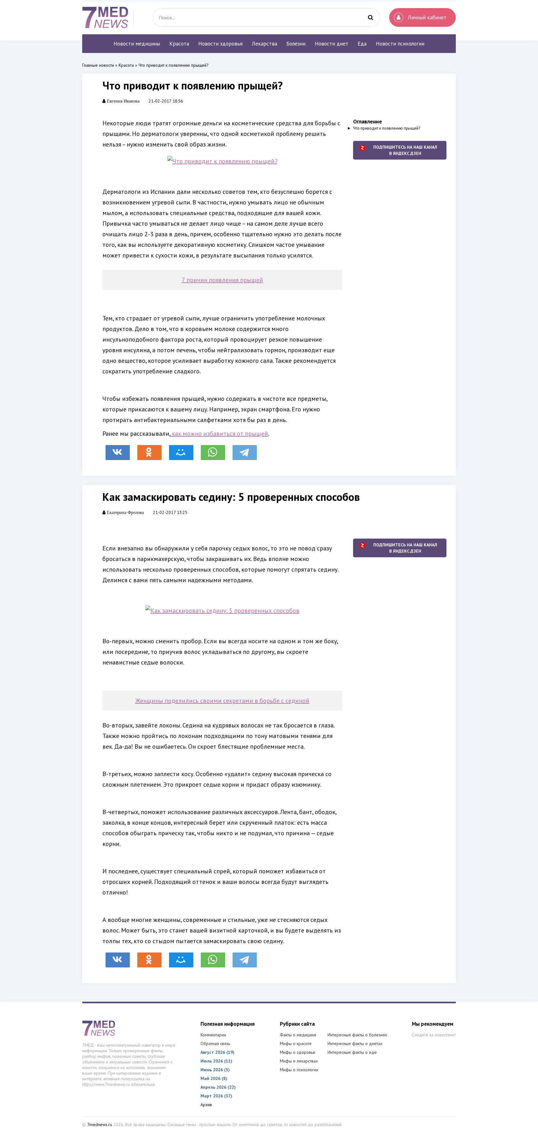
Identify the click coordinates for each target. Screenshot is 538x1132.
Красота (179, 43)
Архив (206, 1104)
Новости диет (331, 43)
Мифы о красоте (296, 1043)
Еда (362, 43)
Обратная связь (215, 1043)
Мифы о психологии (299, 1069)
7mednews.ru (99, 1124)
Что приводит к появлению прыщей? (386, 128)
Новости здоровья (220, 43)
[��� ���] (181, 449)
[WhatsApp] (213, 449)
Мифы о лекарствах (299, 1061)
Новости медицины (137, 43)
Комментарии (213, 1035)
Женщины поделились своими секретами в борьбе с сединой (222, 701)
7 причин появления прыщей (222, 280)
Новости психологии (400, 43)
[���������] (117, 449)
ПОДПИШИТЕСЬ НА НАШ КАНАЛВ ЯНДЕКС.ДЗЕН (405, 150)
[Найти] (370, 17)
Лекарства (264, 43)
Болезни (295, 43)
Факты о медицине (298, 1035)
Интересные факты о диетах (355, 1043)
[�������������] (149, 449)
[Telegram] (244, 449)
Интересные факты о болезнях (357, 1035)
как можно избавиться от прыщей (219, 433)
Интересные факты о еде (352, 1052)
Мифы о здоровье (297, 1052)
